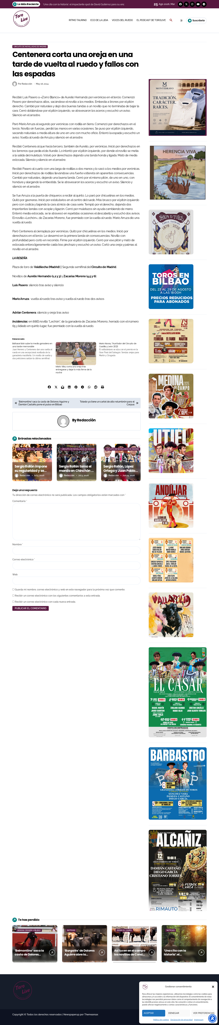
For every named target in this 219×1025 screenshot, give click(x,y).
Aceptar (149, 1013)
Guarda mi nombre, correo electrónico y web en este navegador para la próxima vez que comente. (70, 589)
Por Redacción (25, 84)
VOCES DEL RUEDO (122, 20)
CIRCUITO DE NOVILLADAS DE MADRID (30, 47)
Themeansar (91, 1014)
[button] (213, 986)
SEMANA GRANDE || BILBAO (29, 930)
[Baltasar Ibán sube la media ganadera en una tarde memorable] (34, 351)
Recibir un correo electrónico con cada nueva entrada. (45, 601)
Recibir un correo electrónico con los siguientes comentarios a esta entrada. (57, 595)
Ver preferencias (203, 1013)
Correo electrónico (23, 559)
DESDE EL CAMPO (124, 930)
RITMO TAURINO (78, 20)
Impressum (198, 1020)
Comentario (19, 501)
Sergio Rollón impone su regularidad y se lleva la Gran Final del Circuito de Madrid (31, 473)
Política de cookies (161, 1020)
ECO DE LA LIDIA (99, 20)
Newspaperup (71, 1014)
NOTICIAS (71, 930)
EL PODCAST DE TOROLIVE (151, 20)
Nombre (17, 544)
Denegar (173, 1013)
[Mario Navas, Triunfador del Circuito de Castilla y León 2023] (120, 349)
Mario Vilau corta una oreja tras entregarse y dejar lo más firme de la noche (73, 369)
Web (15, 574)
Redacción (86, 420)
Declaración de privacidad (181, 1020)
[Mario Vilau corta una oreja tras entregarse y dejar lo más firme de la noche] (76, 353)
